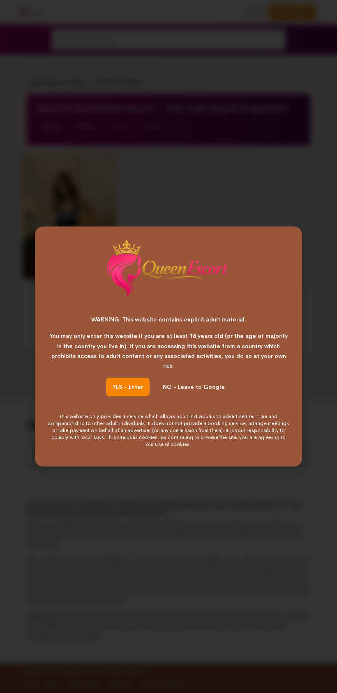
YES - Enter (128, 386)
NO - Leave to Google (194, 386)
